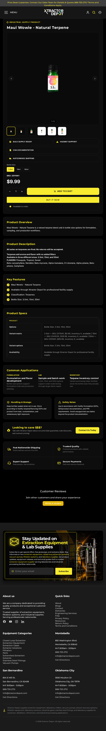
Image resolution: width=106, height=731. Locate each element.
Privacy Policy (62, 618)
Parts (5, 653)
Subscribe (64, 571)
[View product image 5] (52, 131)
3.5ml (10, 169)
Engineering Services (66, 613)
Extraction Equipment (14, 643)
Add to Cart (65, 191)
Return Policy (62, 623)
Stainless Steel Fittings (14, 660)
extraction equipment (33, 554)
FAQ (57, 616)
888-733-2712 (61, 652)
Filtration (7, 650)
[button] (100, 12)
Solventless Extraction (14, 655)
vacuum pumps (16, 557)
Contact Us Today (87, 430)
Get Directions (62, 660)
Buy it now (53, 200)
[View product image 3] (31, 131)
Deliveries (60, 611)
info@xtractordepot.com (67, 656)
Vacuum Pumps (10, 663)
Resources (60, 621)
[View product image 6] (62, 131)
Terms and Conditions (66, 626)
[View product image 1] (11, 131)
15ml (18, 169)
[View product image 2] (21, 131)
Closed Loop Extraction (14, 640)
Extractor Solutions (12, 648)
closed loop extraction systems (56, 554)
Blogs (58, 606)
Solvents (7, 658)
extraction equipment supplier (22, 562)
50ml (26, 169)
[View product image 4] (41, 131)
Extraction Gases (11, 645)
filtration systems (30, 557)
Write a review (53, 503)
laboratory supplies (50, 557)
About (58, 603)
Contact (59, 608)
